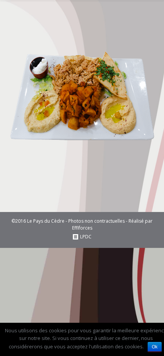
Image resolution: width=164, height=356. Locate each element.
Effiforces (82, 228)
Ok (155, 347)
